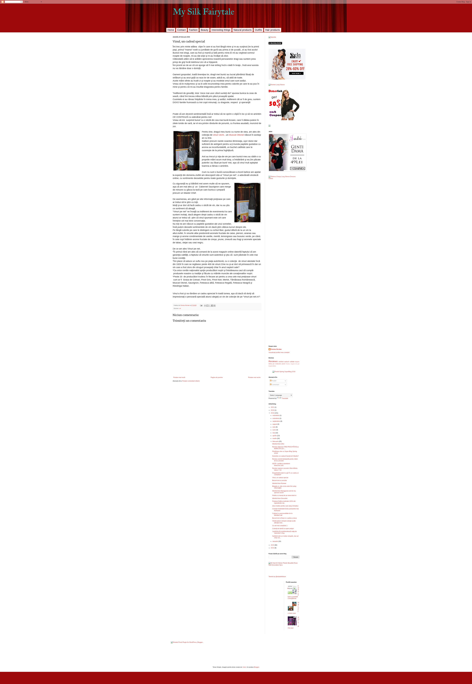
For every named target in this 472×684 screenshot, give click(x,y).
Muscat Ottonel (236, 135)
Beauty (204, 30)
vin (180, 308)
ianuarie (275, 541)
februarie (276, 441)
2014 (273, 548)
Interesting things (221, 30)
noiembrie (276, 415)
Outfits (258, 30)
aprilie (275, 436)
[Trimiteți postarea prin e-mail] (201, 305)
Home (171, 30)
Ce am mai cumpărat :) (279, 525)
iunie (274, 430)
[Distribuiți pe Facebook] (212, 305)
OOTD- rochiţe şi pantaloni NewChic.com (281, 464)
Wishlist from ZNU (278, 444)
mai (274, 433)
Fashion (193, 30)
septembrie (276, 421)
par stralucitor (277, 364)
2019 (273, 410)
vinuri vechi (219, 135)
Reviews (273, 361)
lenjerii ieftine (272, 366)
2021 (273, 407)
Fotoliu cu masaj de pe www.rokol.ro (284, 495)
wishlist (281, 362)
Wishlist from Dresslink (279, 498)
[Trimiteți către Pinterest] (214, 305)
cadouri (286, 362)
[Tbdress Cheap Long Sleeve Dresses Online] (284, 178)
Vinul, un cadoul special (280, 477)
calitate (292, 362)
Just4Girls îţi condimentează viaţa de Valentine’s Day (284, 532)
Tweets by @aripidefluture (277, 576)
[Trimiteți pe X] (210, 305)
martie (275, 438)
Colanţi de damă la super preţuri (283, 528)
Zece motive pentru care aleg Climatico (285, 506)
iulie (274, 427)
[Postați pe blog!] (207, 305)
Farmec (288, 364)
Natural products (243, 30)
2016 (273, 413)
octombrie (276, 418)
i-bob (244, 667)
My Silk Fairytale (203, 11)
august (275, 424)
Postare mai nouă (179, 377)
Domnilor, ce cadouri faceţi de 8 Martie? (285, 456)
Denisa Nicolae (276, 349)
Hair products (272, 30)
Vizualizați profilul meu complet (279, 352)
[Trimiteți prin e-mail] (205, 305)
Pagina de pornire (217, 377)
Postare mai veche (254, 377)
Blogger (256, 667)
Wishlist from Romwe (279, 483)
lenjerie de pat (295, 364)
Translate (285, 398)
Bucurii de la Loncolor (279, 480)
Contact (181, 30)
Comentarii (275, 384)
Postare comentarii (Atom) (191, 381)
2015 (273, 545)
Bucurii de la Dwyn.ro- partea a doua (284, 518)
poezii (283, 364)
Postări (273, 381)
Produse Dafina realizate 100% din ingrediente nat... (284, 502)
